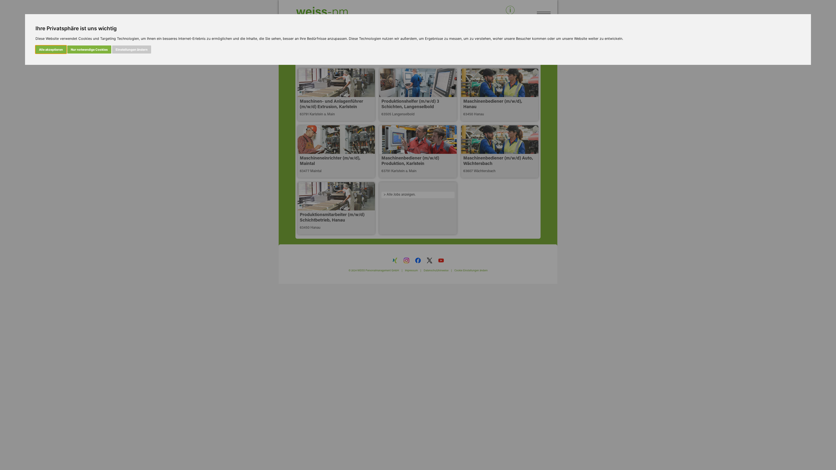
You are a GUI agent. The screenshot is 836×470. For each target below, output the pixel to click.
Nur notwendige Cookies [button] (89, 49)
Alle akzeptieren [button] (51, 49)
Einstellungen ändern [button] (132, 49)
